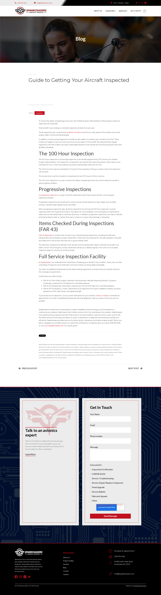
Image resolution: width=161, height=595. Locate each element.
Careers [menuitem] (66, 574)
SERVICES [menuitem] (122, 11)
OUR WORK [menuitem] (109, 11)
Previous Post (29, 368)
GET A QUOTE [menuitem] (136, 11)
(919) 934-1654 (119, 556)
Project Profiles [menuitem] (68, 561)
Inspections (39, 113)
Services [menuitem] (66, 564)
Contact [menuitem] (66, 571)
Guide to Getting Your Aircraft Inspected (79, 80)
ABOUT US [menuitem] (98, 11)
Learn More (30, 454)
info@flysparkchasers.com (124, 574)
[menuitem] (144, 11)
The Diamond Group (139, 586)
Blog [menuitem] (64, 568)
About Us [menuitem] (66, 557)
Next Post (133, 368)
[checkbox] (110, 485)
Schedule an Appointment (124, 551)
